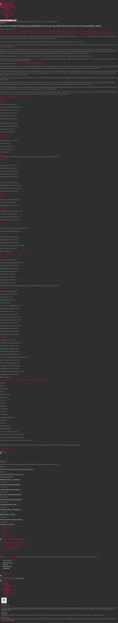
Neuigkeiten (5, 6)
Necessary (5, 612)
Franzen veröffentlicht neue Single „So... (10, 489)
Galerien (4, 11)
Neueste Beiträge (20, 539)
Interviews (5, 12)
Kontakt (4, 536)
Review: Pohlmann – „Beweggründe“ (8, 7)
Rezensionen (5, 7)
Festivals (7, 16)
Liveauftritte (8, 9)
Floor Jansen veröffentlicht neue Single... (11, 494)
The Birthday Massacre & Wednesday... (10, 509)
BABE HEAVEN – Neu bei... (7, 514)
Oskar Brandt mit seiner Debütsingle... (10, 484)
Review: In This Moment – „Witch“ (7, 6)
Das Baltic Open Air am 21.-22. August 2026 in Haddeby (15, 542)
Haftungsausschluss (7, 530)
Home (1, 21)
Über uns (5, 534)
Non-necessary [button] (4, 616)
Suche (14, 20)
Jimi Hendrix (3, 451)
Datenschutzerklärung (7, 527)
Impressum (5, 529)
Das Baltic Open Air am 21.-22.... (7, 2)
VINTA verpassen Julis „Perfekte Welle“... (11, 499)
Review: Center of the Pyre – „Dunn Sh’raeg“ (12, 544)
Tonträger (7, 8)
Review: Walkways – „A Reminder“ (7, 1)
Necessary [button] (3, 611)
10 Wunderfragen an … (10, 13)
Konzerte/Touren (9, 15)
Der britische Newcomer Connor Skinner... (11, 519)
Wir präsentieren (6, 14)
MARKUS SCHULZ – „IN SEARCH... (10, 479)
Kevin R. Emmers (5, 29)
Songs (6, 18)
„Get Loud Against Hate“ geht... (8, 504)
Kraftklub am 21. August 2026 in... (7, 5)
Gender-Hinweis (6, 532)
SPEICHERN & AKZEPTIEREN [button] (8, 621)
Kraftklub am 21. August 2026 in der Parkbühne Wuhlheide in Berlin (17, 545)
